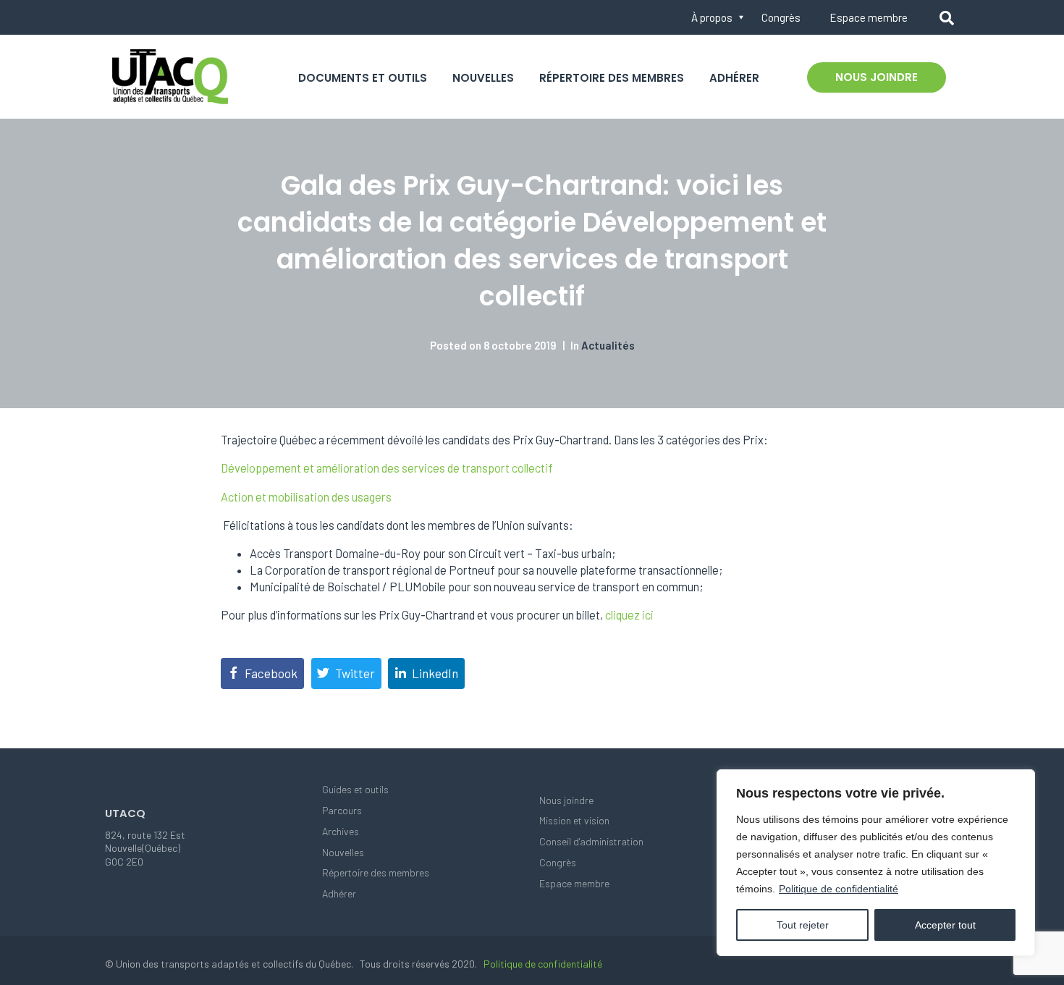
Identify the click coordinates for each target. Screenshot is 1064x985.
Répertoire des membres (611, 77)
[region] (876, 862)
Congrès (781, 17)
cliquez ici (629, 615)
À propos (711, 17)
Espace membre (868, 17)
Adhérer (734, 77)
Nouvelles (483, 77)
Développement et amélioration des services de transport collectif (387, 468)
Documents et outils (362, 77)
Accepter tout (945, 925)
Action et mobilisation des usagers (306, 497)
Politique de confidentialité (838, 889)
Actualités (608, 345)
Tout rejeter (803, 925)
